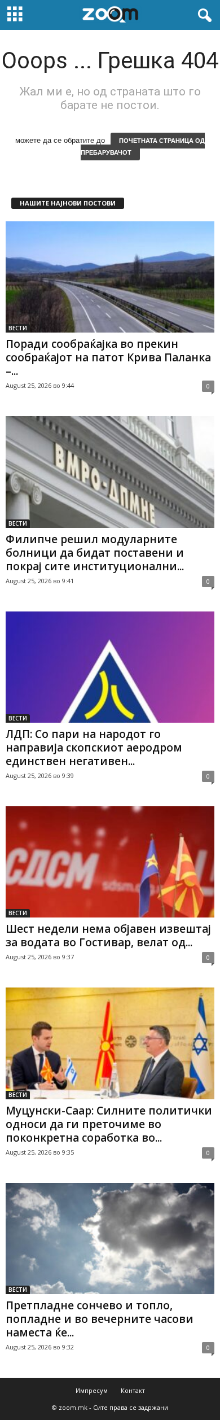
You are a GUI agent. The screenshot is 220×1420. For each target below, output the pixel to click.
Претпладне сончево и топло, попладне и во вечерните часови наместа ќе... (99, 1319)
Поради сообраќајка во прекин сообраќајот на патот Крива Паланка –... (108, 357)
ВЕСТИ (17, 328)
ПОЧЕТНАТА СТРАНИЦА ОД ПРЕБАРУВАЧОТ (143, 146)
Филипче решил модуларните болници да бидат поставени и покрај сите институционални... (95, 553)
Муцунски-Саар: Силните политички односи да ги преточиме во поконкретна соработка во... (109, 1124)
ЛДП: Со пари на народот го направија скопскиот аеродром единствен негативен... (94, 747)
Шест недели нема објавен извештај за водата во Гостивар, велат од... (108, 935)
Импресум (92, 1390)
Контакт (133, 1390)
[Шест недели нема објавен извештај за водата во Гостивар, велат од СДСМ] (110, 861)
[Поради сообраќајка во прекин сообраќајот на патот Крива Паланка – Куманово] (110, 277)
